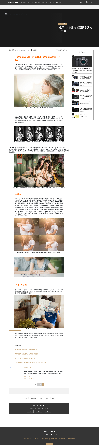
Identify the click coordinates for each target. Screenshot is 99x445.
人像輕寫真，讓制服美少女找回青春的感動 (26, 354)
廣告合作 (37, 438)
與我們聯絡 (62, 438)
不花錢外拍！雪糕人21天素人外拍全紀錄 (26, 350)
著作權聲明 (45, 438)
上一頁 (35, 384)
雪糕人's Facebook (29, 378)
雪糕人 (53, 398)
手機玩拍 (51, 2)
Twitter (63, 50)
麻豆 (47, 398)
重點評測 (44, 2)
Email (67, 50)
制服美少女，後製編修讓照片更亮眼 (25, 358)
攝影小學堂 (33, 398)
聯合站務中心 (71, 438)
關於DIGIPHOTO (28, 438)
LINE (60, 50)
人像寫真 (25, 398)
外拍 (41, 398)
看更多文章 (27, 376)
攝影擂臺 (58, 2)
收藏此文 (34, 50)
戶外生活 (30, 2)
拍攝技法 (23, 2)
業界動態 (37, 2)
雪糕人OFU (15, 50)
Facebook (57, 50)
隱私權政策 (54, 438)
